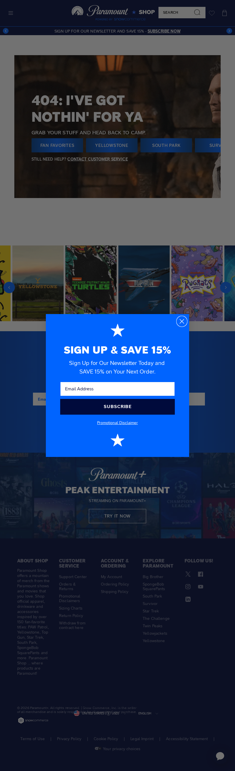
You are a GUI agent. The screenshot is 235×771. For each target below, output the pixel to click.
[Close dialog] (182, 321)
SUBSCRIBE (118, 406)
